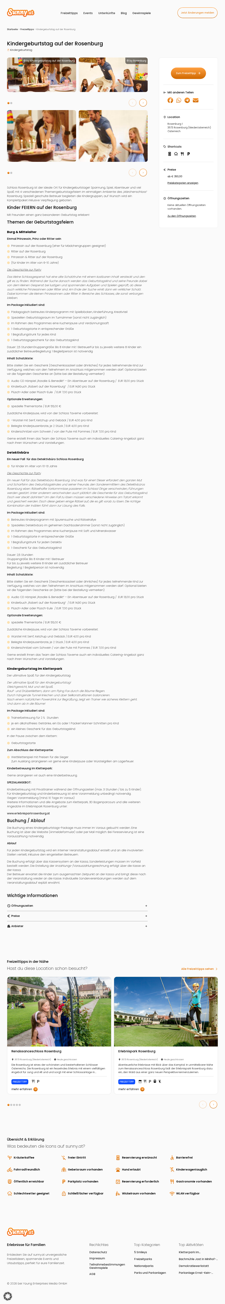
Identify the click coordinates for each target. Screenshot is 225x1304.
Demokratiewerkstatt (194, 1266)
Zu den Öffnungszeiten (182, 216)
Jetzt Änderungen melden (197, 12)
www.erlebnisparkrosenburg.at (28, 813)
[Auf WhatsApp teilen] (179, 102)
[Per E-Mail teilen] (195, 102)
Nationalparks (143, 1266)
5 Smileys (140, 1252)
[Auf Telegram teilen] (187, 102)
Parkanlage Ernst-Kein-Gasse (195, 1272)
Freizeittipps (27, 29)
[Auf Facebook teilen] (170, 102)
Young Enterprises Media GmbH (45, 1283)
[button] (8, 103)
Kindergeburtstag (21, 50)
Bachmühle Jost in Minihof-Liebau (197, 1259)
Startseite (12, 29)
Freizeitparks (143, 1259)
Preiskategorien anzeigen (183, 183)
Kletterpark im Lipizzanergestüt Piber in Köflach (195, 1252)
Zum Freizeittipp (188, 73)
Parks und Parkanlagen (150, 1272)
